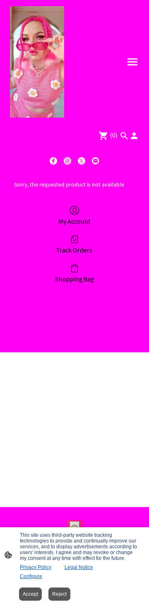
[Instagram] (67, 161)
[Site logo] (37, 62)
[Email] (95, 161)
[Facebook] (53, 161)
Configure (31, 576)
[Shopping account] (134, 136)
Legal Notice (79, 567)
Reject (59, 594)
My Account (74, 221)
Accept (30, 594)
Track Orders (74, 250)
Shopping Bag (74, 279)
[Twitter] (81, 161)
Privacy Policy (35, 567)
